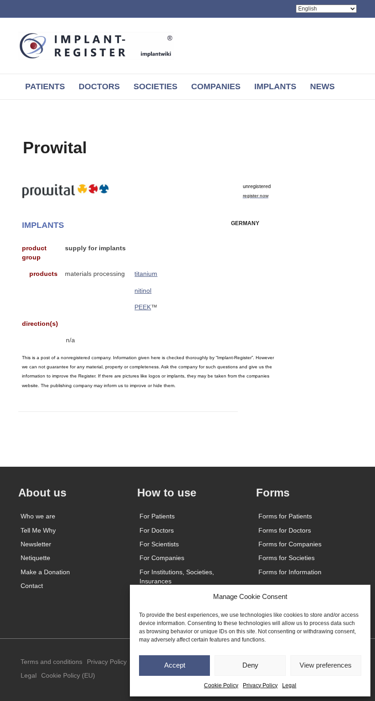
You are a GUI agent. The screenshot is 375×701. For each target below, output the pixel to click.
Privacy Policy (260, 685)
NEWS (322, 86)
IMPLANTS (275, 86)
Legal (289, 685)
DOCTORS (99, 86)
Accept (174, 665)
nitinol (142, 290)
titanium (145, 273)
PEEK (142, 307)
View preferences (326, 665)
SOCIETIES (155, 86)
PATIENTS (45, 86)
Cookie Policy (221, 685)
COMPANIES (216, 86)
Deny (250, 665)
